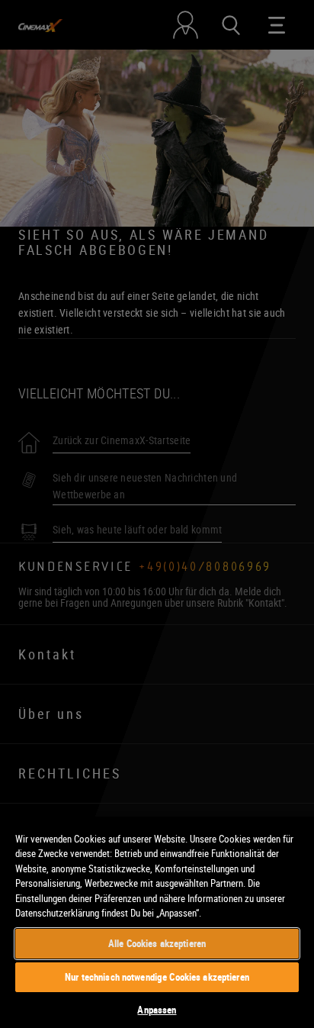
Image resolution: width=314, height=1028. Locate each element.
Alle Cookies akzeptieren (157, 943)
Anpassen (156, 1010)
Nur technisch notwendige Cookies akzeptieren (157, 977)
